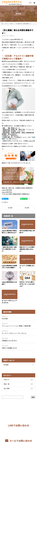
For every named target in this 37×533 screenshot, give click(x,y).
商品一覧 (18, 384)
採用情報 (19, 488)
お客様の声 (18, 480)
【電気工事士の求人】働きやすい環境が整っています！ (9, 249)
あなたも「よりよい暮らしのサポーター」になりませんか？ (27, 284)
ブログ (18, 497)
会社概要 (19, 493)
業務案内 (19, 458)
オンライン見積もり (18, 467)
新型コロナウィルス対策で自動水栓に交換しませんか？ (27, 249)
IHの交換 (5, 318)
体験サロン (18, 484)
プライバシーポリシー (18, 521)
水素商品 (19, 471)
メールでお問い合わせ (20, 440)
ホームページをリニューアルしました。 (15, 333)
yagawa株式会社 (18, 501)
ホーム (18, 454)
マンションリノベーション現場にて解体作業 (16, 326)
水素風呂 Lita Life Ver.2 (9, 340)
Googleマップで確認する (18, 508)
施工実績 (18, 388)
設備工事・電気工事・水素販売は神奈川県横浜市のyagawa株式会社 (18, 519)
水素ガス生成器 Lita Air (9, 348)
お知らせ (11, 36)
